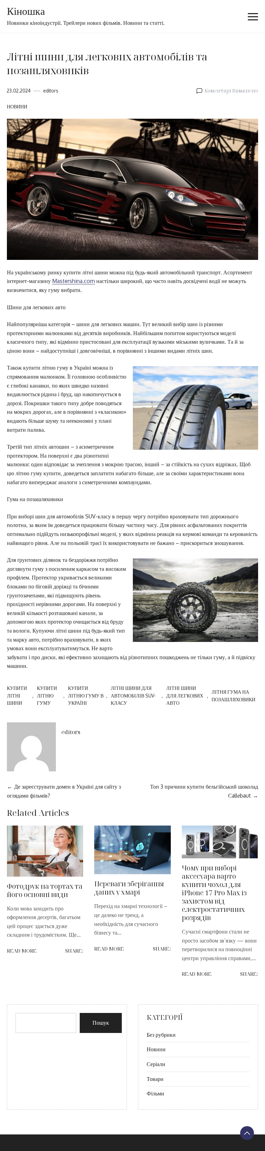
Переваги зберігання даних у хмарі (129, 888)
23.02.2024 (19, 91)
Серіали (156, 1064)
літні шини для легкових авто (184, 695)
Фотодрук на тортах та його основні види (44, 890)
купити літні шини (17, 695)
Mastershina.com (73, 280)
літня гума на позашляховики (233, 695)
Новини (17, 106)
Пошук (100, 1022)
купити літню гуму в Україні (86, 695)
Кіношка (26, 11)
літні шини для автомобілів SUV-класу (133, 695)
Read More (22, 950)
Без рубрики (161, 1034)
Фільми (155, 1093)
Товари (155, 1078)
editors (50, 91)
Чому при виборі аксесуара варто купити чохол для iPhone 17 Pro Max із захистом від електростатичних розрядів (214, 892)
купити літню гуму (47, 695)
